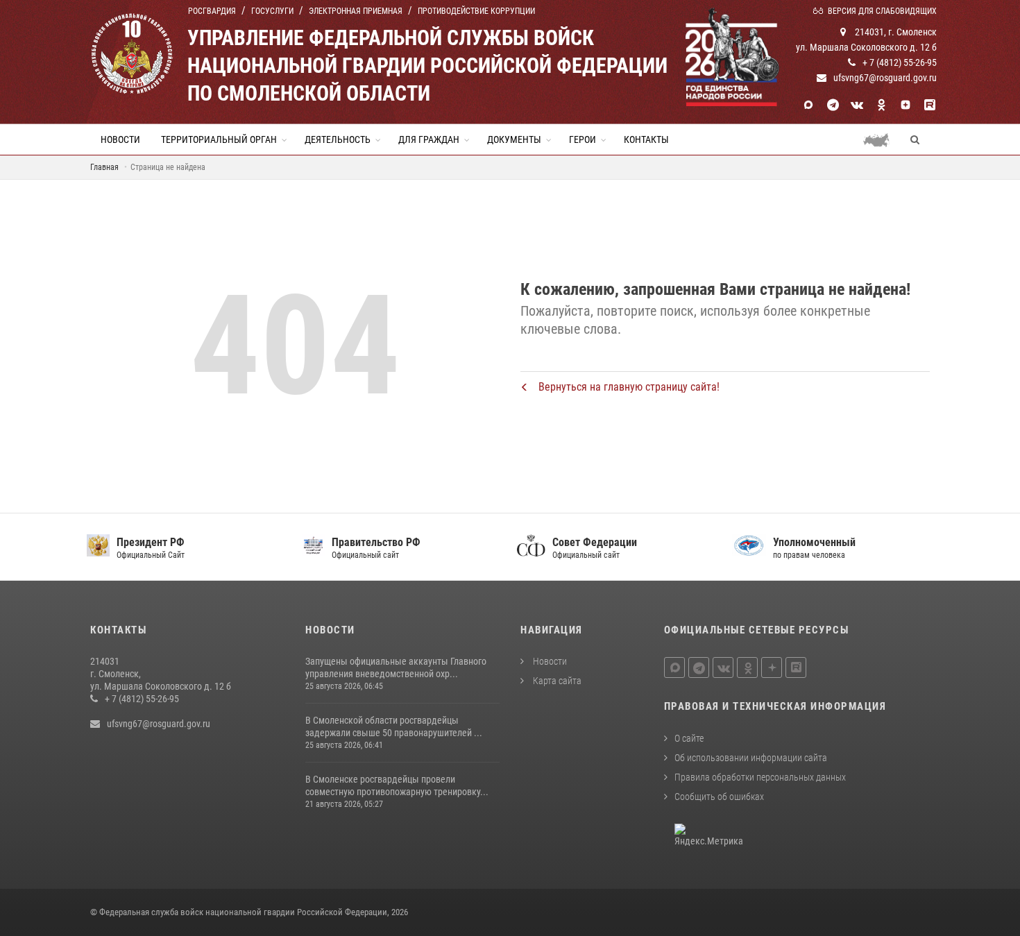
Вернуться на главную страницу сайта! (628, 386)
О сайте (689, 738)
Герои (582, 139)
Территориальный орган (219, 139)
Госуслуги (272, 11)
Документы (514, 139)
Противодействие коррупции (476, 11)
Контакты (646, 139)
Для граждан (428, 139)
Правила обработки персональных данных (760, 777)
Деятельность (338, 139)
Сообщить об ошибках (719, 796)
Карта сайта (556, 680)
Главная (104, 167)
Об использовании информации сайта (750, 757)
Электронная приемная (355, 11)
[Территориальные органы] (881, 139)
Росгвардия (212, 11)
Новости (120, 139)
